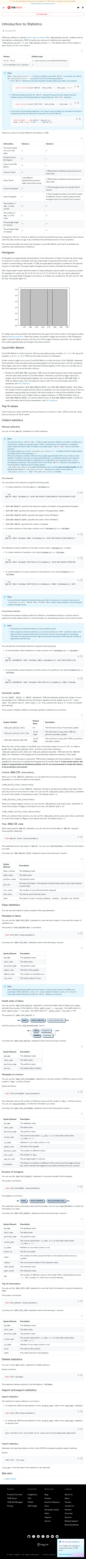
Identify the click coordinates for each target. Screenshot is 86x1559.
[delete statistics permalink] (24, 1359)
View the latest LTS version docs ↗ (43, 3)
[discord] (52, 1536)
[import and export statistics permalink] (38, 1390)
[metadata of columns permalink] (25, 1074)
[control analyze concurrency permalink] (36, 772)
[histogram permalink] (16, 252)
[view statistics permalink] (21, 905)
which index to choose (36, 37)
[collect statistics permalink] (24, 420)
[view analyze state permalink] (25, 824)
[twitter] (33, 1536)
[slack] (47, 1536)
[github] (29, 1536)
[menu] (3, 7)
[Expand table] (81, 51)
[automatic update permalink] (21, 693)
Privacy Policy (49, 1554)
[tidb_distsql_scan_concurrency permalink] (36, 799)
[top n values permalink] (19, 406)
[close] (81, 1541)
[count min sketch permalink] (26, 347)
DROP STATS (10, 1479)
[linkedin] (38, 1536)
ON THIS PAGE (41, 14)
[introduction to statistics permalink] (43, 24)
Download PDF (10, 31)
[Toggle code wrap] (75, 86)
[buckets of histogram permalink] (22, 1284)
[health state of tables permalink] (25, 1001)
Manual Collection (16, 337)
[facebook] (43, 1536)
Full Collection (24, 383)
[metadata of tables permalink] (23, 916)
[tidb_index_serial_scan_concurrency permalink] (42, 811)
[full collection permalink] (15, 478)
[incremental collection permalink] (22, 611)
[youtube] (57, 1536)
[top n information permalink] (20, 1397)
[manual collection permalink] (21, 427)
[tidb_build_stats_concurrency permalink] (35, 785)
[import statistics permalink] (20, 1444)
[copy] (78, 86)
